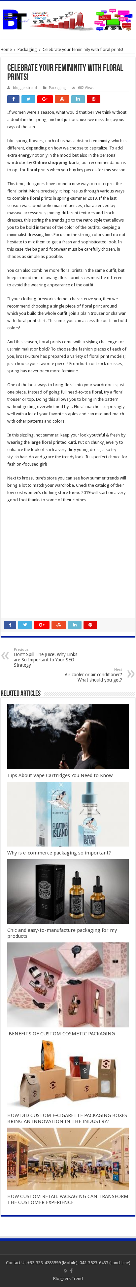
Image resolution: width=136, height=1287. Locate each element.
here (74, 492)
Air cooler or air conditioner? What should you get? (93, 675)
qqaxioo (15, 585)
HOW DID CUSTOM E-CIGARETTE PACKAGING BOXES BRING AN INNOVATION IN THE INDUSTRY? (67, 1118)
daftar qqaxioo (21, 593)
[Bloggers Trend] (68, 18)
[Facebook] (71, 1271)
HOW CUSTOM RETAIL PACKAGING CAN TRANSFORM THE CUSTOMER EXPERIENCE (67, 1199)
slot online (17, 542)
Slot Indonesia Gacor (27, 556)
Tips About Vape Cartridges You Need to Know (60, 775)
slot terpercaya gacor (27, 578)
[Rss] (65, 1271)
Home (6, 49)
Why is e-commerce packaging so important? (59, 853)
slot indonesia (20, 563)
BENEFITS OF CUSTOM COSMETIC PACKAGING (61, 1034)
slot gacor (16, 549)
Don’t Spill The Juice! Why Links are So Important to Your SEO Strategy (45, 657)
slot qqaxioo (19, 600)
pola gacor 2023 (22, 607)
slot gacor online (23, 534)
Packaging (27, 49)
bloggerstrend (25, 88)
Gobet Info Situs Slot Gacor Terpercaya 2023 (49, 571)
